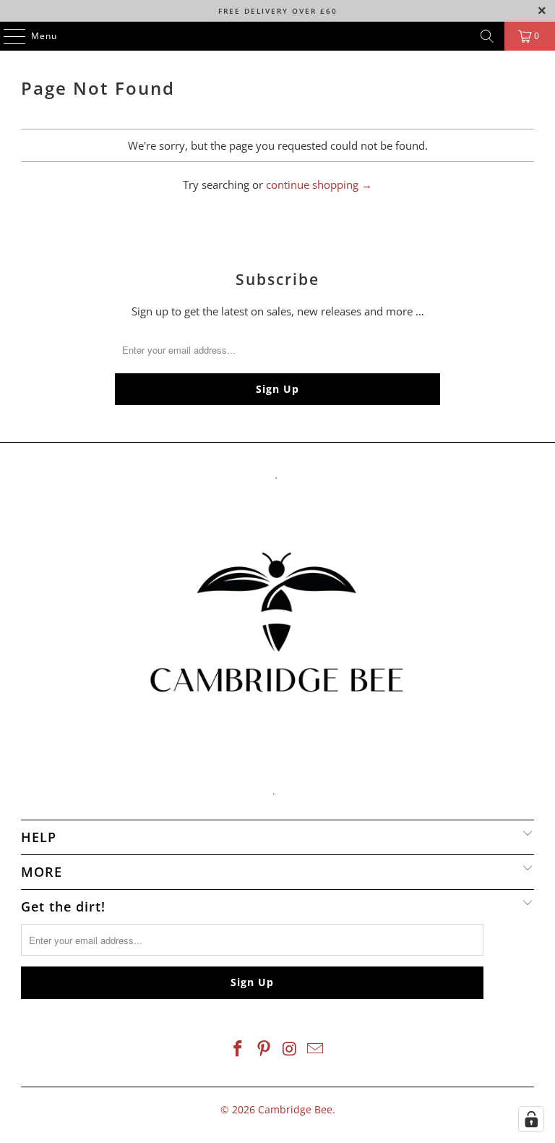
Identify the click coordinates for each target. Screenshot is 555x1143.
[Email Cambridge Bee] (316, 1049)
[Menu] (7, 36)
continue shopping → (319, 184)
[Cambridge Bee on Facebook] (238, 1049)
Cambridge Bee (295, 1109)
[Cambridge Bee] (277, 36)
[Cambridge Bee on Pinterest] (264, 1049)
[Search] (487, 36)
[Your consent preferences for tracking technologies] (531, 1119)
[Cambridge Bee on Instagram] (290, 1049)
